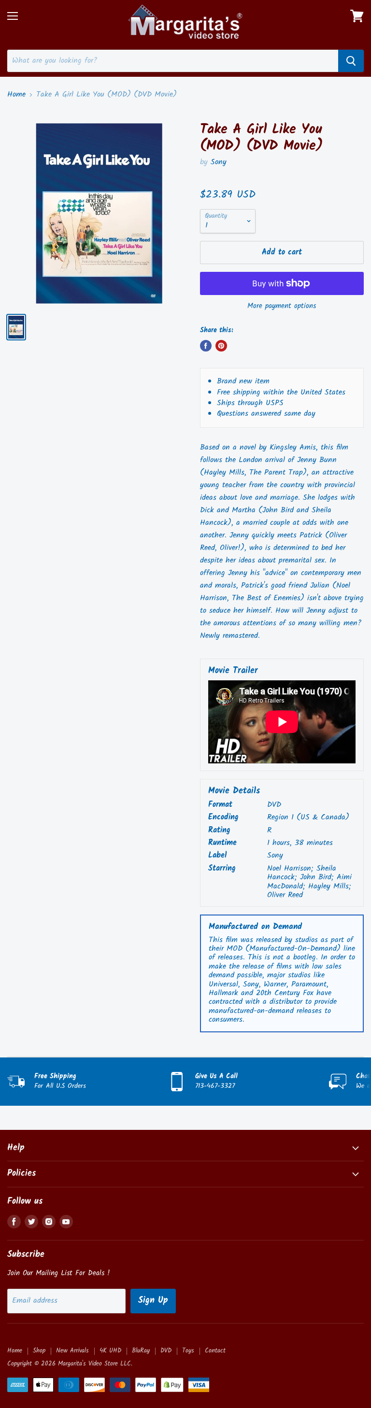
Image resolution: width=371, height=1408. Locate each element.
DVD (165, 1351)
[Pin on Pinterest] (221, 346)
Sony (219, 162)
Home (16, 94)
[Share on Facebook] (206, 346)
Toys (188, 1351)
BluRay (141, 1351)
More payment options (281, 306)
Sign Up (153, 1301)
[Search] (351, 61)
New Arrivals (72, 1351)
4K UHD (110, 1351)
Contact (215, 1351)
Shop (39, 1351)
